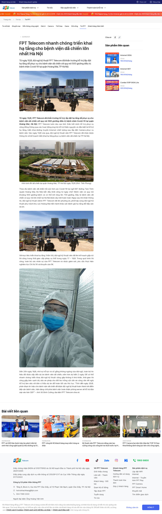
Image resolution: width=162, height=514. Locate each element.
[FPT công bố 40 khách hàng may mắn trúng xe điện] (61, 426)
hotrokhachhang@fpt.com (27, 490)
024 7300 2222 (22, 494)
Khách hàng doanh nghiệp (28, 2)
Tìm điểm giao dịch (140, 494)
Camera (51, 26)
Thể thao (59, 26)
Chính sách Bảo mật (61, 510)
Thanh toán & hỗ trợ (95, 8)
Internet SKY (125, 69)
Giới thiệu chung (101, 471)
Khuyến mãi (137, 491)
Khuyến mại (16, 26)
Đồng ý (150, 507)
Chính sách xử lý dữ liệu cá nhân (37, 510)
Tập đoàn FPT (99, 491)
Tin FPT (27, 19)
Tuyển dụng (99, 494)
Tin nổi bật (6, 26)
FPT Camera (137, 484)
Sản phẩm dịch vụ (29, 8)
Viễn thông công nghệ (30, 26)
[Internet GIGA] (112, 58)
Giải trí (43, 26)
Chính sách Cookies (14, 510)
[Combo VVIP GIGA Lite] (112, 85)
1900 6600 (143, 460)
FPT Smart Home (139, 487)
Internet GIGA (126, 55)
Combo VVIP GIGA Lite (129, 83)
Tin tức (50, 8)
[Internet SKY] (112, 71)
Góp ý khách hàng (120, 486)
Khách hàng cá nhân (9, 2)
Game (67, 26)
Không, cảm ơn (132, 507)
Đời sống (74, 26)
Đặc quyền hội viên (68, 8)
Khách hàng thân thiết (96, 26)
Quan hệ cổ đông (101, 487)
